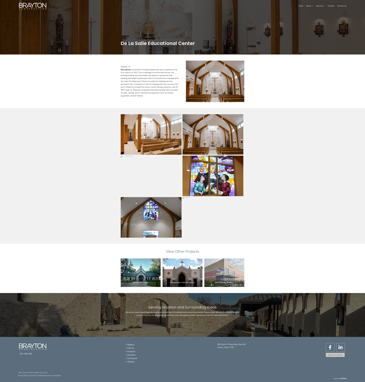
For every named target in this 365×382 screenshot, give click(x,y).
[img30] (185, 199)
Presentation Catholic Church (182, 282)
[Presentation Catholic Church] (182, 272)
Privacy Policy (56, 375)
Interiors (130, 348)
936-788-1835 (26, 354)
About (308, 6)
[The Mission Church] (141, 272)
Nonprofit (131, 351)
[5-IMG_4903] (212, 155)
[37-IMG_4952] (127, 157)
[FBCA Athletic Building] (224, 272)
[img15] (212, 196)
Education (131, 355)
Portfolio (331, 6)
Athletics (130, 362)
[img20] (151, 238)
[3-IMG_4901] (151, 155)
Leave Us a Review (335, 355)
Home (301, 6)
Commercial (132, 358)
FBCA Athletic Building (224, 282)
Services (319, 6)
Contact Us (341, 6)
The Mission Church (141, 282)
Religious (130, 345)
